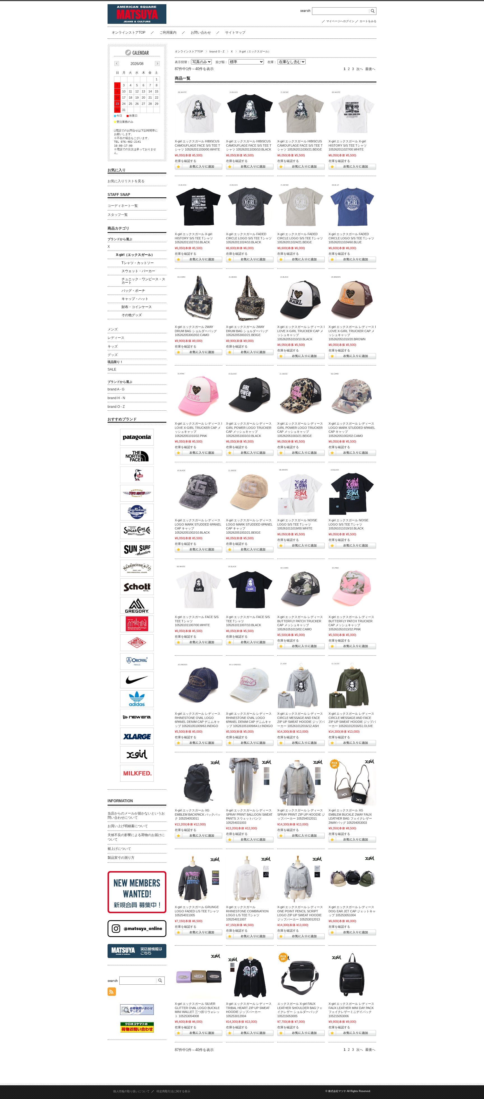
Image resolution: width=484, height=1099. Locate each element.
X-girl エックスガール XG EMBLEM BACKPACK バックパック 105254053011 (197, 814)
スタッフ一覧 (118, 215)
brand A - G (116, 389)
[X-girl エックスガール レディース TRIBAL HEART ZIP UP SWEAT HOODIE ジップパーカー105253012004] (250, 975)
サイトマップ (235, 32)
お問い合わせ (201, 32)
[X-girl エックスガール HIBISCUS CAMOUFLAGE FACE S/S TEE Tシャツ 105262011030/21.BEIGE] (301, 112)
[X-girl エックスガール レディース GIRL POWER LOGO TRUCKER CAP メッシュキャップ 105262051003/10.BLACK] (250, 395)
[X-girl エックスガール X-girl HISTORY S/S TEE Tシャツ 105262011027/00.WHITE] (352, 112)
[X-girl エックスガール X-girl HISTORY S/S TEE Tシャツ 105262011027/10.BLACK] (198, 205)
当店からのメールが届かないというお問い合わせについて (136, 815)
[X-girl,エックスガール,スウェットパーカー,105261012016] (301, 685)
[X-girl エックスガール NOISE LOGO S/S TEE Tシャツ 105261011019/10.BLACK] (352, 491)
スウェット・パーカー (138, 271)
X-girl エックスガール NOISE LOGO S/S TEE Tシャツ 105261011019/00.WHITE (297, 524)
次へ (359, 69)
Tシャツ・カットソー (138, 263)
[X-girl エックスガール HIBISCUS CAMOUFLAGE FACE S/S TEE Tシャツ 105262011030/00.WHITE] (198, 112)
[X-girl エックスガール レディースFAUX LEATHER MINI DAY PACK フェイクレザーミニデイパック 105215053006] (352, 975)
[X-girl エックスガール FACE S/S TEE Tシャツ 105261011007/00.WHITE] (198, 588)
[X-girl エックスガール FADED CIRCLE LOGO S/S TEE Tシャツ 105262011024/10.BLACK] (250, 205)
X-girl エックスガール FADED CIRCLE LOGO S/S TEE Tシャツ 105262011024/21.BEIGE (300, 238)
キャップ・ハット (135, 299)
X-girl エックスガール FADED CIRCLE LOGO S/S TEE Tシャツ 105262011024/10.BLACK (249, 238)
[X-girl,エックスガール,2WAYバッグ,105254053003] (352, 782)
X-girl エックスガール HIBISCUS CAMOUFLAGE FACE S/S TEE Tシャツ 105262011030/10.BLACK (248, 145)
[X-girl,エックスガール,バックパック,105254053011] (198, 782)
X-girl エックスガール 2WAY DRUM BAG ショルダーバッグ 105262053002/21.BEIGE (247, 331)
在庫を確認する (185, 161)
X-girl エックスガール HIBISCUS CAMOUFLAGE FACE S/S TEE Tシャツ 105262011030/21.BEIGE (300, 145)
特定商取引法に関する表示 (173, 1091)
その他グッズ (132, 315)
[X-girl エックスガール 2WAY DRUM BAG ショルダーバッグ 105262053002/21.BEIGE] (250, 298)
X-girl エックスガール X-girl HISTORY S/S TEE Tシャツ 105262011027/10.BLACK (194, 238)
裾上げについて (119, 849)
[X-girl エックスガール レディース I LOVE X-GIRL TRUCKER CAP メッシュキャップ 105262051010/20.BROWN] (352, 298)
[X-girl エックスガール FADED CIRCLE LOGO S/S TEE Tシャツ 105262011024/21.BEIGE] (301, 205)
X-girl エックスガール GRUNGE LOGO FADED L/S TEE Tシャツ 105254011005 (197, 911)
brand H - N (116, 398)
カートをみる (368, 21)
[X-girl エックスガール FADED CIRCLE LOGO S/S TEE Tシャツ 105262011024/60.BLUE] (352, 205)
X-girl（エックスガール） (135, 255)
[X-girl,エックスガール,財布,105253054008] (198, 975)
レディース (116, 338)
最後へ (370, 69)
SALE (112, 369)
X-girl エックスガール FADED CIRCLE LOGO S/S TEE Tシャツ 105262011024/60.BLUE (351, 238)
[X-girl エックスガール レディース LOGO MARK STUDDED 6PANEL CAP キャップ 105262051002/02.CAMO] (352, 395)
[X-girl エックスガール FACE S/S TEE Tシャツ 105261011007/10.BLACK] (250, 588)
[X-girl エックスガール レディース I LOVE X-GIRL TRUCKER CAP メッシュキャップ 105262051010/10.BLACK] (301, 298)
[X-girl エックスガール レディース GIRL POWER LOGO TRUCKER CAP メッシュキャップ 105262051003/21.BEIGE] (301, 395)
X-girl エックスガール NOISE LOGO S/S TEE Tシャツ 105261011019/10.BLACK (348, 524)
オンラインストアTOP (128, 32)
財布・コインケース (137, 307)
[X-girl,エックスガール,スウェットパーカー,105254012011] (301, 782)
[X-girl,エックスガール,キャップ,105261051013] (301, 588)
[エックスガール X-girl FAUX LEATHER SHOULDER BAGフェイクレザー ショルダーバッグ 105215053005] (301, 975)
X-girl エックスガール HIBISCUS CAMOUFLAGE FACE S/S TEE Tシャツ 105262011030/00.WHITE (197, 145)
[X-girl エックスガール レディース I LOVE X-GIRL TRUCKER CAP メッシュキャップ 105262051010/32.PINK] (198, 395)
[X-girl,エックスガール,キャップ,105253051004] (352, 878)
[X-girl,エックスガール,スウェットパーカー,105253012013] (301, 878)
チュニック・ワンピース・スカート (143, 280)
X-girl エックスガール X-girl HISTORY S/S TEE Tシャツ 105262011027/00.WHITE (348, 145)
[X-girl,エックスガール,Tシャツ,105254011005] (198, 878)
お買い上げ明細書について (128, 826)
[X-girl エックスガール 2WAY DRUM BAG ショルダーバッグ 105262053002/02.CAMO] (198, 298)
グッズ (113, 355)
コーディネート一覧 (123, 206)
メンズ (113, 329)
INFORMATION (120, 801)
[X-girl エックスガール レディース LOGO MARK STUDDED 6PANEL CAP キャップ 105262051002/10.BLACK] (198, 491)
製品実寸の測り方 (121, 858)
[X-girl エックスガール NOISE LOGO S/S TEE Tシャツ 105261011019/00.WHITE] (301, 491)
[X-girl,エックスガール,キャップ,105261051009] (198, 685)
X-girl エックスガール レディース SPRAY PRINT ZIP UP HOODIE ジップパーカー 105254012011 (301, 814)
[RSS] (112, 993)
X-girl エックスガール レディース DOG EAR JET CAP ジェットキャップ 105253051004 (352, 911)
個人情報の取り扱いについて (131, 1091)
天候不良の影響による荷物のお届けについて (136, 837)
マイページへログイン (340, 21)
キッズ (113, 346)
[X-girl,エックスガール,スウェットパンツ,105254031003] (250, 782)
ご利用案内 (168, 32)
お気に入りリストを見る (126, 181)
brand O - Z (217, 51)
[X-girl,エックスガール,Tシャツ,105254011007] (250, 878)
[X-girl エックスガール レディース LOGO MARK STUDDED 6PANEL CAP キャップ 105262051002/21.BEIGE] (250, 491)
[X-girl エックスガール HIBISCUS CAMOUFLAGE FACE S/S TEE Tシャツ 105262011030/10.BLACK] (250, 112)
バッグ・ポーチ (133, 291)
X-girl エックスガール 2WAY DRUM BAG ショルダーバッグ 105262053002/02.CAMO (196, 331)
